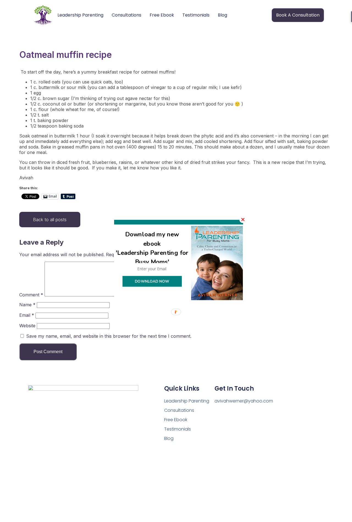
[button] (152, 248)
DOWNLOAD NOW (152, 281)
